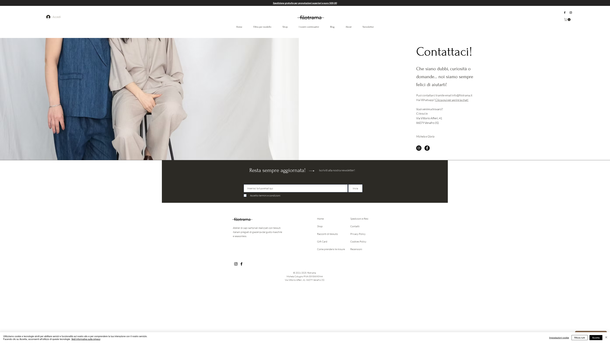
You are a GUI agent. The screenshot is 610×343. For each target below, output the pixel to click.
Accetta (596, 337)
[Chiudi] (606, 337)
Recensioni (356, 249)
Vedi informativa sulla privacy (85, 339)
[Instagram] (570, 12)
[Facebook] (564, 12)
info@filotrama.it (462, 95)
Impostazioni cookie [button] (559, 337)
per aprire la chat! (457, 100)
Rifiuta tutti (579, 337)
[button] (567, 19)
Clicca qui (441, 100)
